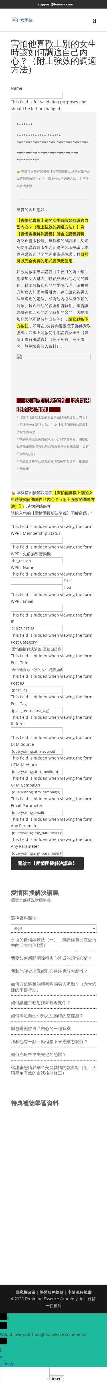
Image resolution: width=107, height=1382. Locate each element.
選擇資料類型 (24, 918)
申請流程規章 (80, 1292)
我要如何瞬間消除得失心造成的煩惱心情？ (51, 958)
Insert (57, 1378)
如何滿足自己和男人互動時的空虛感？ (47, 1015)
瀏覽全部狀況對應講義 (31, 900)
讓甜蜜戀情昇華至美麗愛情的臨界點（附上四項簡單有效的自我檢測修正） (53, 1070)
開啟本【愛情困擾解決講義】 (47, 863)
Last (67, 587)
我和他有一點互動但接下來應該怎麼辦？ (49, 1041)
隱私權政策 (26, 1292)
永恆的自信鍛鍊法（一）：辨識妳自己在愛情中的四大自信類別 (53, 942)
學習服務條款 (52, 1292)
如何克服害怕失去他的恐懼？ (38, 1054)
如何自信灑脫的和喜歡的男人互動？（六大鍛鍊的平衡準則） (53, 986)
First (68, 580)
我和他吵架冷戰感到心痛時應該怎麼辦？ (49, 971)
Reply (8, 1363)
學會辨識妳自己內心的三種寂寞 (41, 1028)
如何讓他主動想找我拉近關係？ (41, 1002)
